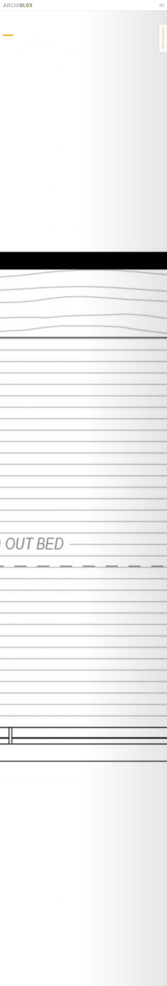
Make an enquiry (163, 38)
